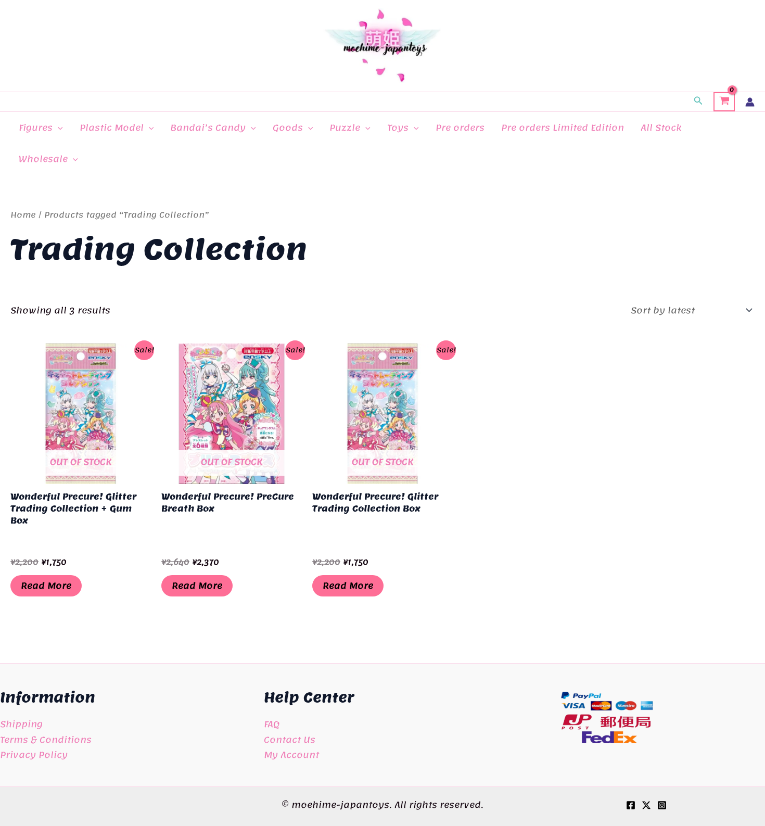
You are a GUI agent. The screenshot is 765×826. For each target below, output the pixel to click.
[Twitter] (646, 805)
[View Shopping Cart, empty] (724, 102)
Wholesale (43, 158)
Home (23, 215)
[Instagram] (662, 805)
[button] (698, 102)
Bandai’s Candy (208, 127)
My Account (291, 754)
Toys (398, 127)
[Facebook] (630, 805)
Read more (46, 585)
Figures (36, 127)
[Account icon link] (750, 102)
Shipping (21, 724)
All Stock (661, 127)
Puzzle (344, 127)
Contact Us (289, 739)
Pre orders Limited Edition (562, 127)
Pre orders (460, 127)
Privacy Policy (34, 754)
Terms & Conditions (46, 739)
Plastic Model (112, 127)
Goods (288, 127)
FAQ (271, 724)
